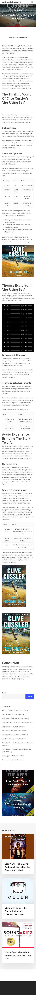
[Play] (4, 306)
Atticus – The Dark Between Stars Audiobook (15, 710)
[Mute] (26, 306)
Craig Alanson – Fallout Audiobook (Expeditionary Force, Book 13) (16, 750)
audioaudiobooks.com (12, 2)
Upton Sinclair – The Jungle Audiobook (13, 726)
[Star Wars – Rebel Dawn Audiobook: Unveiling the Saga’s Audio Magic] (18, 854)
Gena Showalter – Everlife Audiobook (13, 714)
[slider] (30, 305)
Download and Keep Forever (18, 38)
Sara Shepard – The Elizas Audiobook (13, 756)
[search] (32, 2)
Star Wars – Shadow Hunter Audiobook (13, 739)
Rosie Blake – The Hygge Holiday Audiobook (15, 718)
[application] (18, 306)
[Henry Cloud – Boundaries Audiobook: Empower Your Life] (18, 942)
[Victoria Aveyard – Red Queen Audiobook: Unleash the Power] (18, 898)
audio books (18, 10)
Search (4, 693)
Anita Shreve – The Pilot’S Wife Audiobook (14, 731)
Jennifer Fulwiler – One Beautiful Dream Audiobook (17, 722)
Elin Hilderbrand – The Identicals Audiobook (15, 735)
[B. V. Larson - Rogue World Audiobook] (18, 804)
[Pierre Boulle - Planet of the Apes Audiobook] (18, 781)
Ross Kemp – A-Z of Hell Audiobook (13, 760)
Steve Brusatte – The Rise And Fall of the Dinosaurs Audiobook (17, 744)
